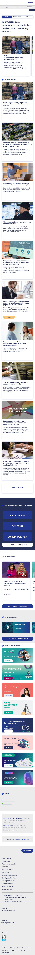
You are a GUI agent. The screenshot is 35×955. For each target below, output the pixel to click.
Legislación (17, 515)
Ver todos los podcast (17, 639)
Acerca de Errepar (7, 886)
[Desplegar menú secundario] (24, 3)
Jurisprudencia (17, 537)
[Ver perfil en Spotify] (26, 913)
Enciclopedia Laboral (8, 881)
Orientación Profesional (9, 875)
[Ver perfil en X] (7, 913)
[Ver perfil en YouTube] (14, 913)
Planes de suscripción (9, 864)
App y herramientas (8, 869)
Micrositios (5, 872)
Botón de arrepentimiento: (12, 818)
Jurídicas (28, 17)
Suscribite (8, 678)
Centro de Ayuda (7, 889)
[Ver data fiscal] (17, 938)
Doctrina (17, 526)
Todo (7, 17)
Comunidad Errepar (8, 883)
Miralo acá (8, 660)
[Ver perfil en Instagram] (18, 913)
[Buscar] (6, 2)
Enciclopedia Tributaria (9, 878)
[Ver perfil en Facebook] (3, 913)
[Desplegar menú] (2, 3)
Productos (5, 867)
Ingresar (30, 3)
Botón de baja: (8, 825)
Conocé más (8, 695)
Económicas (17, 17)
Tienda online (6, 861)
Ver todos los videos (17, 606)
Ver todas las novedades (17, 545)
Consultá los (17, 839)
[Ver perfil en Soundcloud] (22, 913)
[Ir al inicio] (9, 851)
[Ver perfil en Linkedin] (10, 913)
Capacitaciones (6, 858)
